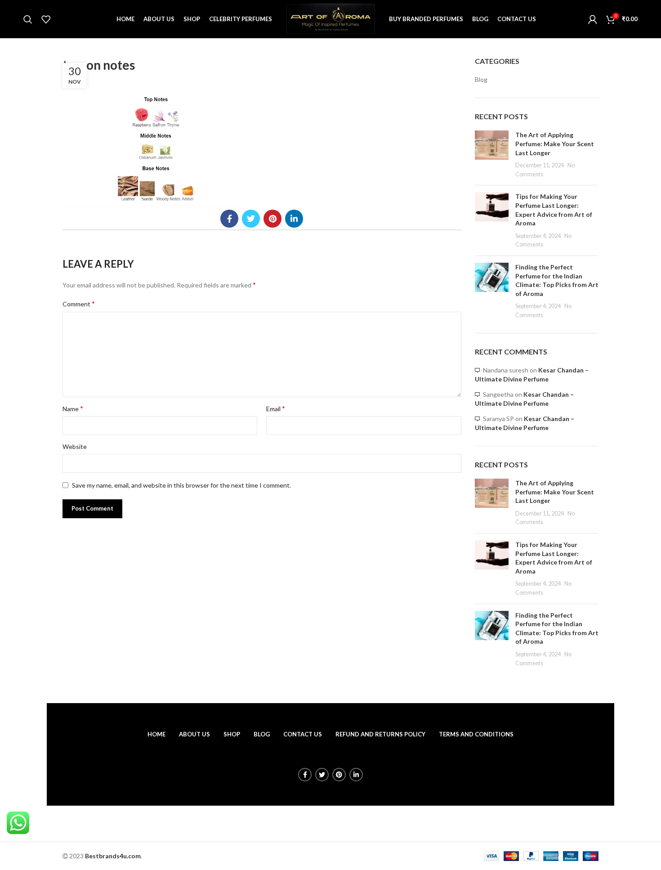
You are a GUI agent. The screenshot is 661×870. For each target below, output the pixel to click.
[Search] (28, 19)
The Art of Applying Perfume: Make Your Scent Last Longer (554, 143)
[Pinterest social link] (272, 219)
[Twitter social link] (251, 219)
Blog (481, 79)
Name (73, 408)
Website (75, 446)
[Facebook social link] (229, 219)
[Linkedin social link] (294, 219)
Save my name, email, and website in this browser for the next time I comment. (181, 485)
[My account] (593, 19)
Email (275, 408)
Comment (79, 303)
